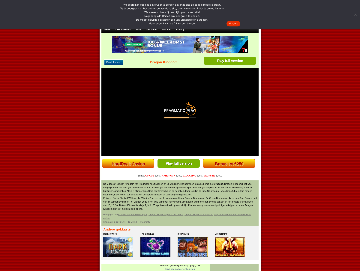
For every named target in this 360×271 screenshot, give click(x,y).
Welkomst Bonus (128, 163)
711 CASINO (189, 175)
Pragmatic (145, 222)
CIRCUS (149, 175)
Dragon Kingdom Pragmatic (198, 214)
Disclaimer (152, 29)
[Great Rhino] (232, 247)
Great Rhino (221, 234)
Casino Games (123, 29)
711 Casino (229, 163)
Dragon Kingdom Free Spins (132, 214)
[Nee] (355, 15)
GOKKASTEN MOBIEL (127, 222)
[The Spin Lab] (158, 247)
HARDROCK (168, 175)
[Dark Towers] (121, 247)
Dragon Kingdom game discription (165, 214)
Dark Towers (110, 234)
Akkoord (233, 23)
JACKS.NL (209, 175)
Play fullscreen (113, 62)
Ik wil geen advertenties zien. (180, 269)
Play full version (230, 61)
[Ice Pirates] (195, 247)
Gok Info (166, 29)
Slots (138, 29)
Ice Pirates (183, 234)
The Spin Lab (147, 234)
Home (107, 29)
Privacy (180, 29)
